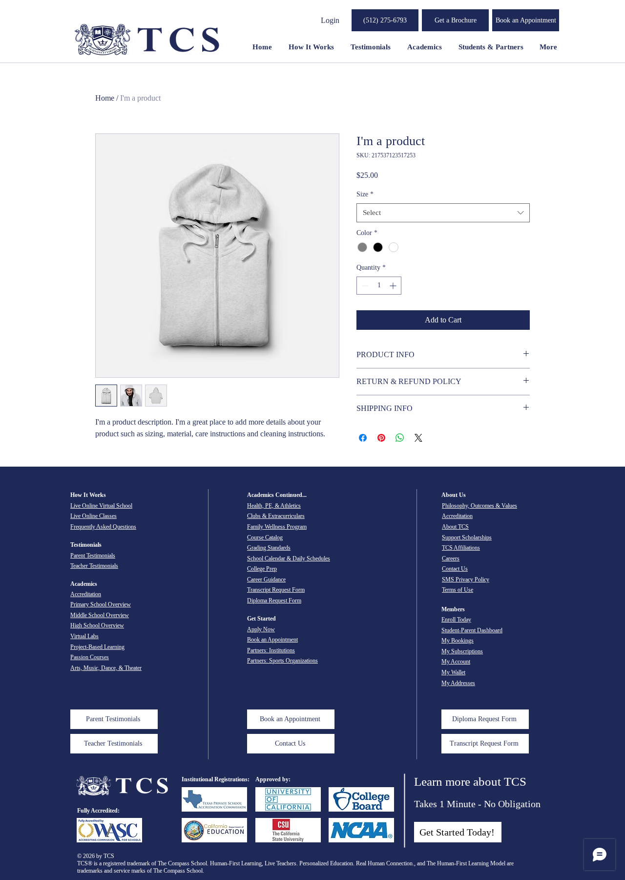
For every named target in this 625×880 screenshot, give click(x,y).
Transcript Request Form (276, 589)
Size (365, 194)
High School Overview (97, 625)
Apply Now (261, 629)
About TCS (455, 526)
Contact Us (455, 568)
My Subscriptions (462, 651)
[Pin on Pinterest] (381, 438)
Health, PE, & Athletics (274, 505)
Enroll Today (456, 619)
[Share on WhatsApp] (400, 438)
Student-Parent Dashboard (471, 630)
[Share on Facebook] (363, 438)
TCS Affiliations (461, 547)
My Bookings (457, 640)
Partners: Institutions (271, 650)
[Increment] (394, 285)
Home (104, 98)
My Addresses (458, 683)
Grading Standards (269, 547)
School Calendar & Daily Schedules (288, 558)
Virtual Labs (84, 636)
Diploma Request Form (274, 600)
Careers (450, 558)
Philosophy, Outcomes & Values (479, 505)
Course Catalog (265, 537)
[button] (455, 20)
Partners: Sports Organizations (282, 660)
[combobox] (443, 212)
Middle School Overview (99, 615)
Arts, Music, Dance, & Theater (106, 668)
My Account (455, 661)
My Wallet (453, 672)
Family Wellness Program (277, 526)
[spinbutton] (379, 285)
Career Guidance (266, 579)
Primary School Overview (100, 604)
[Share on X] (418, 438)
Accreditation (85, 594)
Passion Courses (89, 657)
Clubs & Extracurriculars (276, 516)
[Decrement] (364, 285)
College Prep (262, 568)
